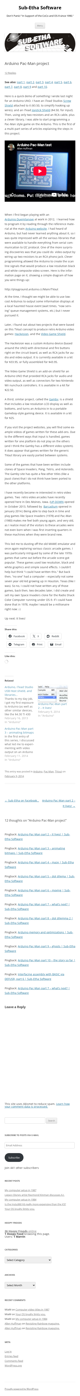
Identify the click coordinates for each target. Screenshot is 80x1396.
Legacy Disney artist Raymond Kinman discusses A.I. (34, 1195)
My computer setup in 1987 (20, 1190)
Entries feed (11, 1356)
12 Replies (10, 73)
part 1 (21, 82)
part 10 (42, 87)
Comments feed (14, 1361)
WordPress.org (13, 1365)
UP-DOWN (57, 502)
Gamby (53, 399)
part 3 (39, 82)
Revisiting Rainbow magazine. (43, 1323)
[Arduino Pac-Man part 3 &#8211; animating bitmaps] (21, 744)
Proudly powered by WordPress (21, 1389)
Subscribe (14, 1157)
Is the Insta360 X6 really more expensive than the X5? (35, 1204)
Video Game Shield (53, 334)
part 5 (58, 82)
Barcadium (50, 506)
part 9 (27, 87)
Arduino (38, 771)
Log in (8, 1351)
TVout (58, 771)
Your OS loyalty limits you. (20, 1209)
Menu (40, 25)
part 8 (18, 87)
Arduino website (36, 228)
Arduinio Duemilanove (19, 219)
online (21, 1231)
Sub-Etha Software (40, 8)
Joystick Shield (41, 110)
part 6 (67, 82)
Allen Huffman (13, 1323)
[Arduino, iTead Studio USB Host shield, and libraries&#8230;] (21, 704)
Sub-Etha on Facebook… (22, 800)
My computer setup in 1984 (20, 1199)
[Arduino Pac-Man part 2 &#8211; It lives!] (53, 693)
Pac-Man (49, 771)
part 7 (8, 87)
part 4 (49, 82)
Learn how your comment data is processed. (37, 1105)
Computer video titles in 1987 (32, 1309)
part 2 (30, 82)
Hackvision (22, 334)
